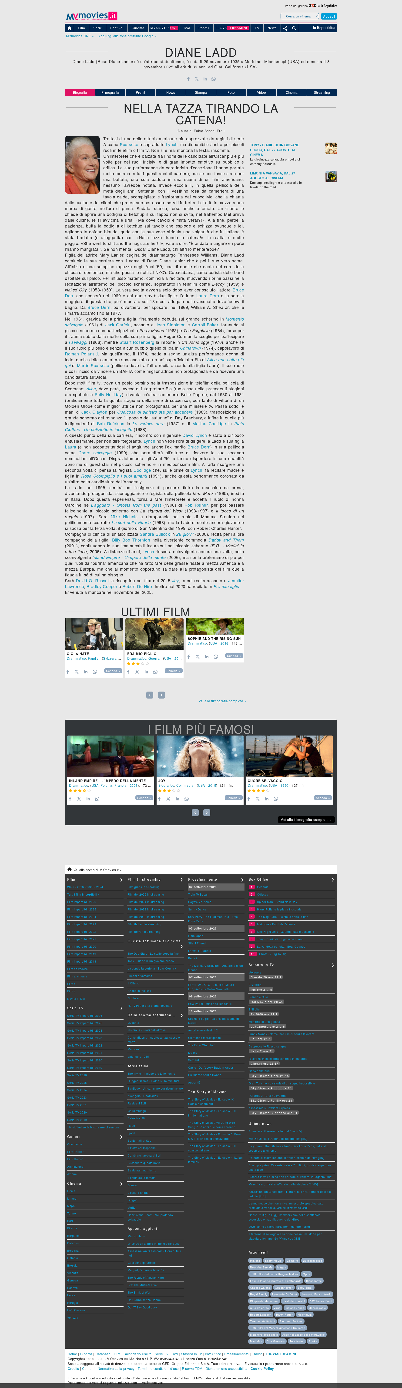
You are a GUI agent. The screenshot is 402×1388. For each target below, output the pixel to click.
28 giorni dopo (312, 1260)
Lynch (172, 144)
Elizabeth (255, 985)
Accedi (329, 16)
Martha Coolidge (209, 423)
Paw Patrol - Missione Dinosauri (210, 1004)
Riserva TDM (192, 1368)
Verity (131, 1207)
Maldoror (134, 1049)
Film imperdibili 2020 (81, 946)
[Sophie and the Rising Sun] (215, 626)
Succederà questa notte (144, 1163)
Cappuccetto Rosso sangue (268, 1046)
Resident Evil (137, 1103)
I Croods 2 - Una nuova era (267, 1095)
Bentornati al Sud (140, 1140)
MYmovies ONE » (80, 35)
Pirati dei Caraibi (294, 1301)
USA (167, 658)
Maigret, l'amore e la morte (146, 1270)
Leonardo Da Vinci (284, 1294)
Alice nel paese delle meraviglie (303, 1334)
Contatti (88, 1368)
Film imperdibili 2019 (81, 954)
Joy (175, 580)
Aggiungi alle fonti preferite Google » (127, 35)
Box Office (213, 1353)
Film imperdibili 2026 (81, 902)
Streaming (322, 92)
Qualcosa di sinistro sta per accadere (155, 412)
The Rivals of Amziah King (146, 1277)
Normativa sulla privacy (116, 1368)
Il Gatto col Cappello (142, 1148)
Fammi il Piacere (199, 951)
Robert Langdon (260, 1314)
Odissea (262, 894)
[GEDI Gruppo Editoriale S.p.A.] (313, 6)
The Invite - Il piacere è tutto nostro (151, 1073)
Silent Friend (197, 943)
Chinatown (190, 348)
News (170, 92)
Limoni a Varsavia (140, 976)
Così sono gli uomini (142, 1262)
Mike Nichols (124, 516)
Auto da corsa (259, 1308)
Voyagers (255, 972)
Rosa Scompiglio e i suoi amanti (114, 476)
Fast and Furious (291, 1321)
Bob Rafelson (110, 423)
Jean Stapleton (171, 324)
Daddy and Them (226, 540)
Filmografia (110, 92)
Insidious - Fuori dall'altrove (147, 1030)
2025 (90, 887)
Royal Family (259, 1294)
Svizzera (110, 658)
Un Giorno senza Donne (144, 1300)
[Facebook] (188, 79)
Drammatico (76, 658)
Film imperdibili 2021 (81, 939)
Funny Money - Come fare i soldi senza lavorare (282, 1034)
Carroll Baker (205, 324)
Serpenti (194, 1060)
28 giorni (185, 534)
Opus (306, 1274)
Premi (140, 92)
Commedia (184, 785)
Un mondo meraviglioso (204, 1038)
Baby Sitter (305, 1287)
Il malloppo (196, 936)
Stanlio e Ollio (258, 997)
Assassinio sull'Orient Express (269, 1108)
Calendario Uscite (138, 1353)
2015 (212, 785)
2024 (99, 887)
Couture (133, 998)
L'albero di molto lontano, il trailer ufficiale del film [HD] (286, 1158)
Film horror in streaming (144, 931)
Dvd (175, 1353)
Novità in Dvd (76, 998)
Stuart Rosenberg (137, 342)
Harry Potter (284, 1314)
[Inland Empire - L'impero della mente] (110, 756)
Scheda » (113, 671)
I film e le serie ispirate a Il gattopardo (276, 1281)
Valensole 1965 (138, 1056)
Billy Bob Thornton (131, 540)
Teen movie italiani (262, 1321)
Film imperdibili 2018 (81, 961)
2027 (70, 887)
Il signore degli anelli (264, 1334)
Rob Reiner (196, 505)
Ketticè (193, 958)
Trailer (257, 1353)
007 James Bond (321, 1301)
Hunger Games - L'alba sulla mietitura (154, 1081)
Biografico (166, 785)
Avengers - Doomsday (143, 1096)
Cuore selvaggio (95, 452)
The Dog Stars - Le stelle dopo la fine (153, 953)
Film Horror (75, 1159)
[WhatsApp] (213, 79)
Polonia (106, 785)
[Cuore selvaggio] (289, 756)
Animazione (75, 1166)
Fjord (131, 1133)
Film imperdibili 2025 (81, 909)
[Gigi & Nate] (94, 634)
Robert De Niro (137, 586)
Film (117, 1353)
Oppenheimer (284, 1287)
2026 (80, 887)
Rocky (313, 1341)
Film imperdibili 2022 (81, 931)
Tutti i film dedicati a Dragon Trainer (274, 1274)
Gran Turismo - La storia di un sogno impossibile (282, 1083)
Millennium (305, 1314)
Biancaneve (314, 1281)
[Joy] (200, 756)
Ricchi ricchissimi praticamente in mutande (278, 1058)
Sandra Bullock (155, 534)
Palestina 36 (136, 1118)
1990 (284, 785)
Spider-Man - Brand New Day (277, 902)
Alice (91, 388)
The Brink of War (139, 1292)
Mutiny (192, 1052)
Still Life (254, 1009)
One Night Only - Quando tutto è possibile (285, 931)
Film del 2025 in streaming (146, 894)
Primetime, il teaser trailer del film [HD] (275, 1131)
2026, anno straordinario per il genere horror (279, 1226)
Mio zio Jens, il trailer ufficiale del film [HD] (278, 1139)
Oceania (133, 1022)
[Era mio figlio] (154, 634)
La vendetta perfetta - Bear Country (152, 968)
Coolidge (142, 470)
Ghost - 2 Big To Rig (273, 954)
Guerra (154, 658)
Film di (72, 984)
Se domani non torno (142, 1170)
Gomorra (292, 1260)
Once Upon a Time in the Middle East (153, 1243)
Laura (70, 447)
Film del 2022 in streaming (146, 917)
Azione (72, 1174)
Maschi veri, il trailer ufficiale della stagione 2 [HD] (283, 1184)
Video (261, 92)
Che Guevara (276, 1341)
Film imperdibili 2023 (81, 924)
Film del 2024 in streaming (146, 902)
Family (93, 658)
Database (103, 1353)
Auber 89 (194, 1082)
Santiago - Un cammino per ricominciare (155, 1088)
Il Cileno (133, 983)
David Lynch (194, 435)
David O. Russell (93, 580)
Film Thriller (75, 1152)
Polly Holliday (108, 394)
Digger (132, 1200)
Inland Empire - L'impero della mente (129, 557)
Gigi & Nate (78, 653)
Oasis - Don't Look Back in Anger (210, 1067)
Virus (277, 1308)
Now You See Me (261, 1267)
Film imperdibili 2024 (81, 917)
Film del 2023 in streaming (146, 909)
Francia (120, 785)
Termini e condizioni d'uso (158, 1368)
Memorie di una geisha (264, 1021)
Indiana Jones (294, 1308)
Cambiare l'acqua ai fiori (144, 1155)
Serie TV (161, 1353)
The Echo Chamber (201, 1045)
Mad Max (256, 1341)
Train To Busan (198, 894)
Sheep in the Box (139, 991)
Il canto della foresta (142, 1178)
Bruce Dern (98, 307)
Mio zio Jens (136, 1236)
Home (72, 1353)
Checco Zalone (260, 1287)
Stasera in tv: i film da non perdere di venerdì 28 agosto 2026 (291, 1177)
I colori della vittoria (131, 522)
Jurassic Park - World (317, 1294)
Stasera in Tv (191, 1353)
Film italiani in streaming (144, 924)
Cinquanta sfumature (264, 1301)
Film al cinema (77, 976)
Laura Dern (207, 295)
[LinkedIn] (205, 79)
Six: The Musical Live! (143, 1285)
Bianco (132, 1185)
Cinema (292, 92)
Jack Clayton (94, 412)
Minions (255, 1260)
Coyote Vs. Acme (200, 902)
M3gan (281, 1267)
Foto (231, 92)
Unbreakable (317, 1308)
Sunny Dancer (198, 909)
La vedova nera (149, 423)
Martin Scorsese (93, 365)
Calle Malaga (137, 1111)
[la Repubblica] (329, 6)
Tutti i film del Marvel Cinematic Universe (277, 1328)
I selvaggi (78, 342)
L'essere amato (138, 1192)
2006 (134, 785)
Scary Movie (273, 1260)
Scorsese (129, 144)
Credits (73, 1368)
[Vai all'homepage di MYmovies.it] (91, 20)
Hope (131, 1125)
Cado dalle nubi (260, 1071)
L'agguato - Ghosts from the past (126, 505)
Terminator (297, 1341)
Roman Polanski (81, 354)
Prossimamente (236, 1353)
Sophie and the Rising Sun (214, 638)
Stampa (201, 92)
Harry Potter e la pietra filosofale (150, 1005)
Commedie (74, 1144)
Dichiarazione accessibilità (227, 1368)
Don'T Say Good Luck (142, 1307)
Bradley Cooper (102, 586)
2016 (224, 643)
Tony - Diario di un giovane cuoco (151, 961)
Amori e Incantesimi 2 (203, 1030)
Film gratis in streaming (144, 887)
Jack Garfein (118, 324)
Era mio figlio (226, 586)
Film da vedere (77, 969)
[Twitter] (196, 79)
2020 (178, 658)
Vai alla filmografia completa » (222, 701)
